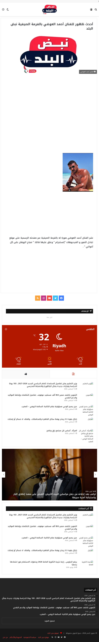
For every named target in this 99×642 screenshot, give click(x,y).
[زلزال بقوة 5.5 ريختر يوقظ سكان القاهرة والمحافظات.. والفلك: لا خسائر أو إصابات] (86, 423)
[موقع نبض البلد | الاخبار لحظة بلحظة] (49, 9)
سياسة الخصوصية (29, 637)
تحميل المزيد (49, 621)
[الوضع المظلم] (7, 10)
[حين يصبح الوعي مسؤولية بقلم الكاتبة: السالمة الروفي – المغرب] (86, 410)
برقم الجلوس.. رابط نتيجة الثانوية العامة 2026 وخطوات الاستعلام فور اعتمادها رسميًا (43, 563)
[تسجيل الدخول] (91, 10)
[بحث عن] (95, 10)
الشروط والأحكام (16, 637)
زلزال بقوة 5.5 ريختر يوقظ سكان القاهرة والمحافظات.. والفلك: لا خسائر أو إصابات (42, 419)
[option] (49, 474)
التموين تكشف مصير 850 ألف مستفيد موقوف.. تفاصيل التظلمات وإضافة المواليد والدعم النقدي (42, 396)
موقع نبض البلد (43, 637)
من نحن (5, 637)
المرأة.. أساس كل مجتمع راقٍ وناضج (62, 430)
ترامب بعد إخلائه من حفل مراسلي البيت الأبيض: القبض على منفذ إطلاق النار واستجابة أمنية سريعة (54, 496)
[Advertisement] (49, 97)
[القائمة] (3, 10)
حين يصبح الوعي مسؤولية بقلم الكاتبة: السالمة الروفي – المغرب (49, 406)
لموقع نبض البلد (52, 633)
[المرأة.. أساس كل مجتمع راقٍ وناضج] (86, 436)
